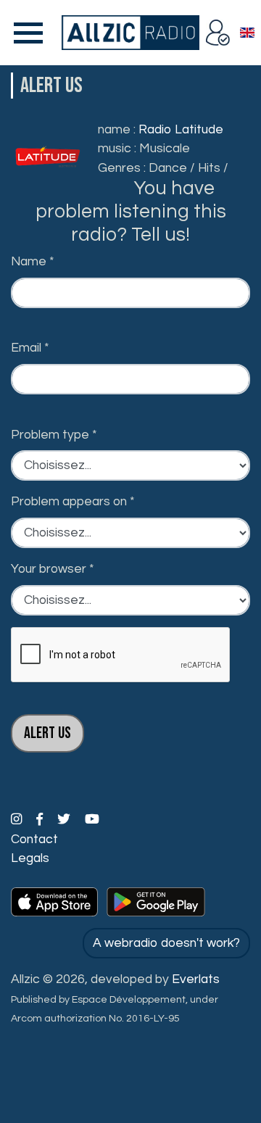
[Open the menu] (25, 33)
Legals (30, 858)
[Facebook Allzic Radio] (41, 819)
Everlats (196, 979)
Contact (34, 839)
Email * (30, 348)
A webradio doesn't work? (166, 943)
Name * (32, 261)
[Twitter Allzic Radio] (65, 819)
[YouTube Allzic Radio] (92, 819)
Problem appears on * (73, 501)
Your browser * (52, 569)
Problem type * (54, 435)
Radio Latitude (180, 129)
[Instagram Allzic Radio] (18, 819)
